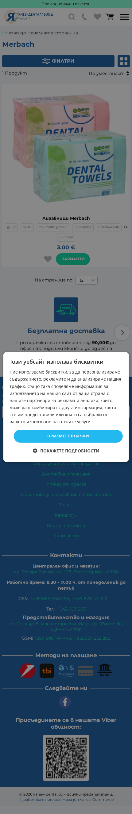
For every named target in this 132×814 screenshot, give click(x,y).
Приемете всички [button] (68, 436)
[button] (66, 450)
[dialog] (66, 407)
